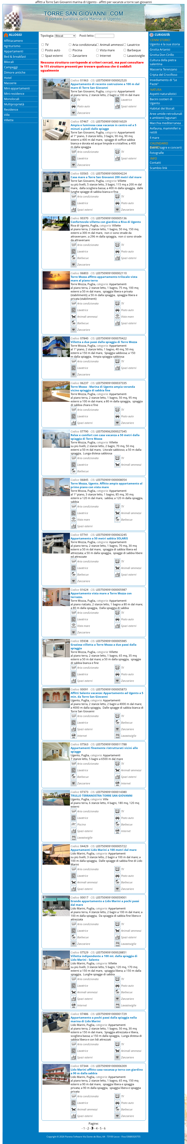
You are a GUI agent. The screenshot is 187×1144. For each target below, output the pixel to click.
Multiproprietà (14, 104)
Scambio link (158, 168)
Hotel (8, 78)
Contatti (155, 163)
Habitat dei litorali (162, 108)
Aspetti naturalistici (163, 94)
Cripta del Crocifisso (163, 75)
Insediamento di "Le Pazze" (163, 82)
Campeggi (11, 67)
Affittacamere (13, 41)
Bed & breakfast (15, 57)
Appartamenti (13, 51)
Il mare (154, 138)
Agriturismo (12, 46)
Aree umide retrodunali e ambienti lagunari (166, 116)
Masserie (10, 83)
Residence (11, 110)
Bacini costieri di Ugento (161, 101)
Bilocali (9, 62)
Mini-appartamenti (17, 88)
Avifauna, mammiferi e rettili (165, 130)
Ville (7, 115)
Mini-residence (14, 94)
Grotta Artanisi (160, 49)
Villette (9, 120)
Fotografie (157, 153)
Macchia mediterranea (165, 123)
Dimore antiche (14, 72)
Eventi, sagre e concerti (166, 147)
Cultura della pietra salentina (163, 62)
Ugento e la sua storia (165, 44)
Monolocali (11, 99)
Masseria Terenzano (163, 69)
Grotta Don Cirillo (162, 55)
